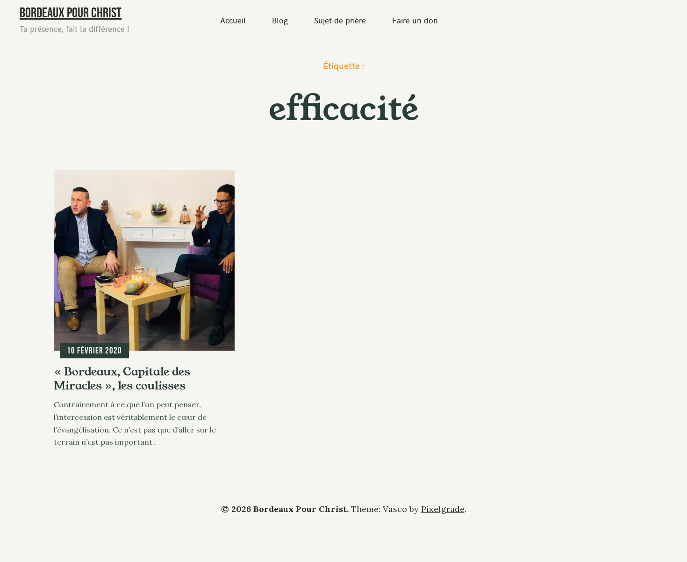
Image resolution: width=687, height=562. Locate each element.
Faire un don (415, 20)
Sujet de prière (340, 20)
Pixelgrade (443, 509)
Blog (280, 20)
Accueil (233, 20)
